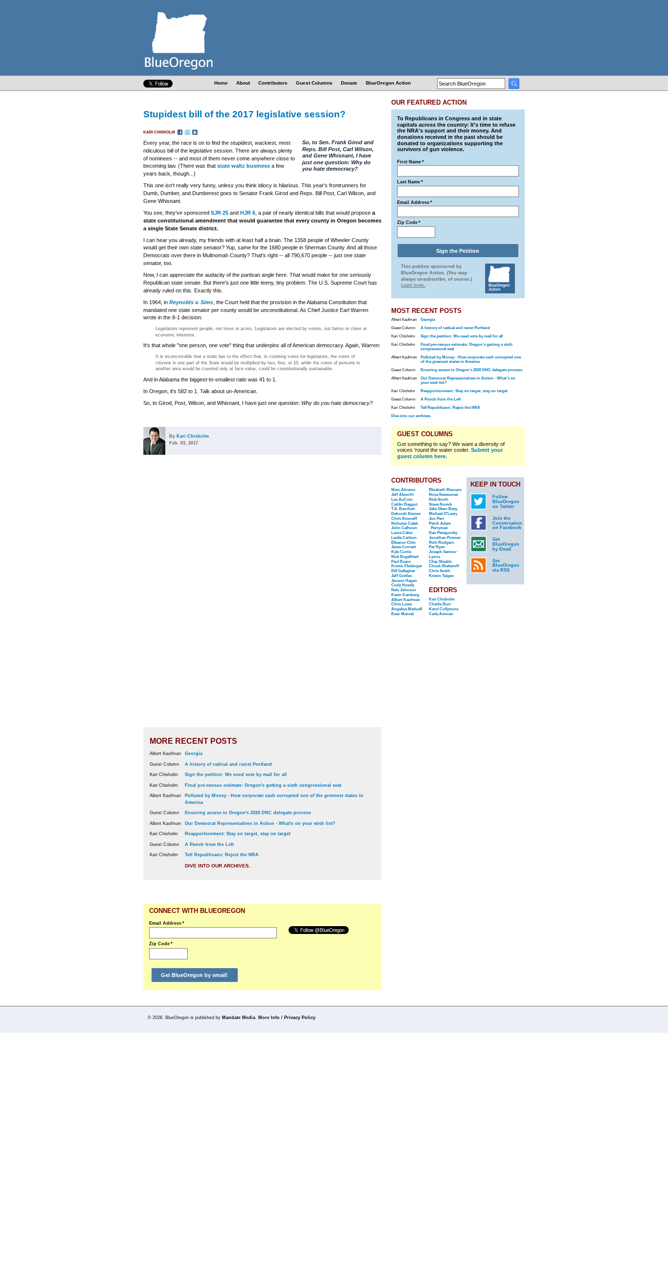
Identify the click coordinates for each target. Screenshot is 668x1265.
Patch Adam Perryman (440, 526)
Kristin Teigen (441, 576)
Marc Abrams (403, 490)
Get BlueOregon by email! (194, 975)
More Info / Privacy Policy (286, 1017)
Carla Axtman (441, 614)
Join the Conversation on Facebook (507, 523)
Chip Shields (440, 561)
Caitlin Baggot (404, 504)
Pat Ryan (437, 547)
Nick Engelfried (405, 557)
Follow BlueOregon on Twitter (505, 501)
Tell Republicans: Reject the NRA (222, 854)
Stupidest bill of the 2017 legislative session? (244, 114)
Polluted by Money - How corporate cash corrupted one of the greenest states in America (471, 359)
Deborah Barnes (406, 513)
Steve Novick (440, 504)
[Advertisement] (350, 598)
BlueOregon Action (388, 83)
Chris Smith (439, 571)
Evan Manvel (402, 614)
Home (221, 83)
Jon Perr (436, 518)
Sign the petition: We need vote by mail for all (236, 774)
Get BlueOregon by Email (505, 544)
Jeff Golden (401, 576)
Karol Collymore (443, 609)
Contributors (273, 83)
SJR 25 (219, 213)
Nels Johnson (403, 590)
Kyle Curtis (401, 552)
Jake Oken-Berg (443, 509)
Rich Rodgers (441, 542)
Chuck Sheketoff (444, 566)
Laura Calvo (402, 533)
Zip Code (161, 943)
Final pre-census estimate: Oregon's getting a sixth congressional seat (263, 785)
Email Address (166, 923)
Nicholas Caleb (404, 523)
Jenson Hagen (404, 580)
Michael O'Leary (443, 513)
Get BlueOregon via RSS (505, 565)
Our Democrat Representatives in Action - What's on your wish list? (260, 823)
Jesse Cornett (403, 547)
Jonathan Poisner (445, 537)
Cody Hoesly (402, 585)
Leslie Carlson (404, 537)
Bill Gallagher (403, 571)
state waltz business (243, 166)
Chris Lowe (401, 604)
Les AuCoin (402, 499)
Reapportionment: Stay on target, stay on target (237, 833)
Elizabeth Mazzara (445, 490)
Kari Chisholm (159, 132)
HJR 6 (247, 213)
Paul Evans (401, 561)
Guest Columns (314, 83)
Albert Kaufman (405, 600)
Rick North (438, 499)
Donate (349, 83)
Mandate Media (238, 1017)
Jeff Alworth (402, 494)
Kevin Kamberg (405, 595)
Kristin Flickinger (406, 566)
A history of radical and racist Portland (228, 764)
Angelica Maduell (406, 609)
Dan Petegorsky (443, 533)
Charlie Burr (440, 604)
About (243, 83)
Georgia (193, 753)
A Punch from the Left (209, 844)
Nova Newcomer (443, 494)
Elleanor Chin (403, 542)
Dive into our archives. (217, 865)
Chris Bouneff (404, 518)
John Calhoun (404, 528)
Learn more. (413, 285)
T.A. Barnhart (403, 509)
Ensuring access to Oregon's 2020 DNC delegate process (248, 812)
